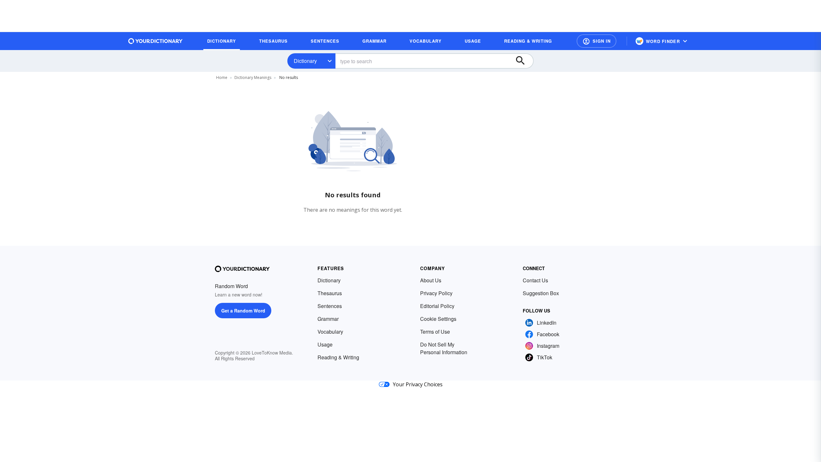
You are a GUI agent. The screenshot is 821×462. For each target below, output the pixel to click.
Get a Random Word (243, 310)
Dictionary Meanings (252, 77)
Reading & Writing (338, 357)
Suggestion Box (541, 293)
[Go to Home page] (155, 41)
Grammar (328, 318)
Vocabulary (330, 331)
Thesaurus (329, 293)
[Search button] (523, 61)
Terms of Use (435, 331)
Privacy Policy (436, 293)
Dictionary (305, 60)
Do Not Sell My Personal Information (443, 348)
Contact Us (535, 280)
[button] (596, 41)
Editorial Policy (437, 306)
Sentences (329, 306)
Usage (325, 344)
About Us (430, 280)
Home (221, 77)
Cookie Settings (438, 318)
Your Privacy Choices (418, 384)
